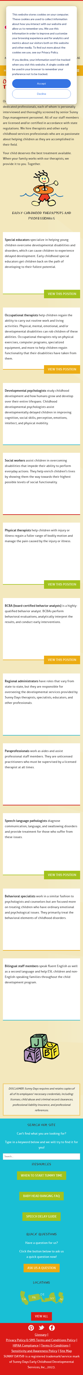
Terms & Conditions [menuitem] (55, 1346)
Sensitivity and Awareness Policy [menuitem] (34, 1351)
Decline (41, 93)
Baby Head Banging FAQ (41, 1196)
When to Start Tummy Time (41, 1176)
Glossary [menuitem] (41, 1335)
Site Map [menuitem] (66, 1351)
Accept (41, 83)
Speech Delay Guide (41, 1217)
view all (41, 1316)
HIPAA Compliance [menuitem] (26, 1346)
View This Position (62, 294)
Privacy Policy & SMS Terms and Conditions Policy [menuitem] (40, 1340)
